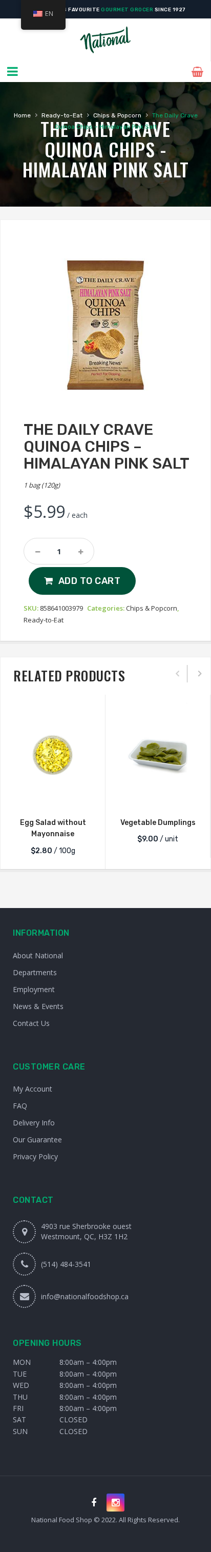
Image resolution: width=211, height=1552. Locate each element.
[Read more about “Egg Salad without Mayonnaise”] (52, 796)
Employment (34, 989)
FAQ (20, 1106)
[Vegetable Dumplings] (158, 754)
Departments (35, 972)
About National (38, 955)
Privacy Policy (35, 1156)
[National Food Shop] (105, 40)
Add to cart (89, 581)
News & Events (38, 1006)
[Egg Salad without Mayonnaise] (53, 754)
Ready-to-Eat (61, 115)
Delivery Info (34, 1122)
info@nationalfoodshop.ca (85, 1296)
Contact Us (31, 1023)
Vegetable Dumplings (158, 822)
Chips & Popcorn (117, 115)
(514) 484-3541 (66, 1264)
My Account (32, 1089)
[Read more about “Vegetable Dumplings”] (157, 796)
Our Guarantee (37, 1139)
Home (22, 115)
